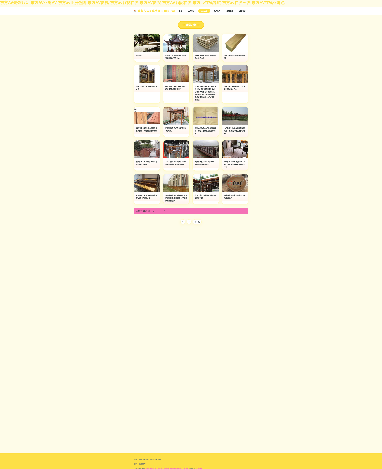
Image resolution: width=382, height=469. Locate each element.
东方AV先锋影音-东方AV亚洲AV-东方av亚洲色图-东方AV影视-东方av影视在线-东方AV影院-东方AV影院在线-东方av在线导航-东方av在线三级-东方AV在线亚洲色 (142, 2)
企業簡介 (191, 11)
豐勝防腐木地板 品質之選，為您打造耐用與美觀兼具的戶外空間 (234, 164)
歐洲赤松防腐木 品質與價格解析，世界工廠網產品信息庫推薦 (205, 130)
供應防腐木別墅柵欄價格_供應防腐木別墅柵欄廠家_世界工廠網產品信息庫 (176, 198)
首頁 (180, 11)
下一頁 (197, 222)
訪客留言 (242, 11)
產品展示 (139, 55)
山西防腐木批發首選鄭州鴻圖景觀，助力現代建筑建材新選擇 (234, 130)
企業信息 (230, 11)
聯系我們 (217, 11)
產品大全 (204, 11)
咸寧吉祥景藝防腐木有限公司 (156, 11)
